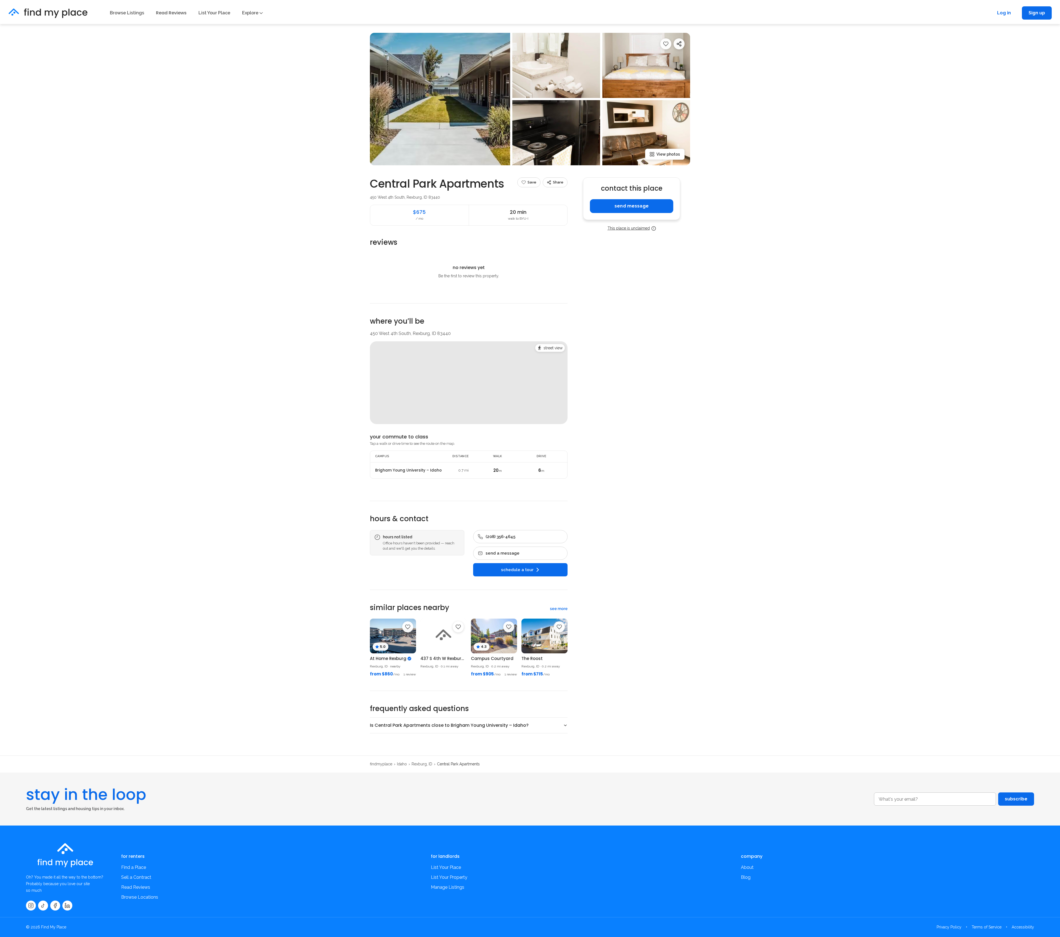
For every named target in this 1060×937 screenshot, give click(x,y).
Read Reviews (171, 13)
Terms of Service (986, 927)
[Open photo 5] (646, 132)
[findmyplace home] (48, 13)
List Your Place (214, 12)
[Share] (679, 43)
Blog (746, 877)
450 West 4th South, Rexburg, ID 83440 (405, 197)
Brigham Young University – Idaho (408, 470)
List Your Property (449, 877)
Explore (250, 12)
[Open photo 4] (556, 132)
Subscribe (1016, 799)
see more (559, 608)
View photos (668, 154)
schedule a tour (517, 569)
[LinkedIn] (67, 906)
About (747, 867)
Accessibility (1023, 927)
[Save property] (665, 43)
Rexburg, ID (422, 764)
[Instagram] (31, 906)
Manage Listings (447, 887)
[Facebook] (55, 906)
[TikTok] (43, 906)
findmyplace (381, 764)
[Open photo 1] (440, 99)
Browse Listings (127, 12)
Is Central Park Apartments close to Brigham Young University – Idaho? (449, 725)
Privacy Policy (949, 927)
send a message (503, 553)
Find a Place (133, 867)
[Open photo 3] (646, 65)
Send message (631, 206)
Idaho (402, 764)
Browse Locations (139, 897)
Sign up (1037, 12)
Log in (1004, 12)
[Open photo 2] (556, 65)
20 (497, 470)
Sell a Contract (136, 877)
